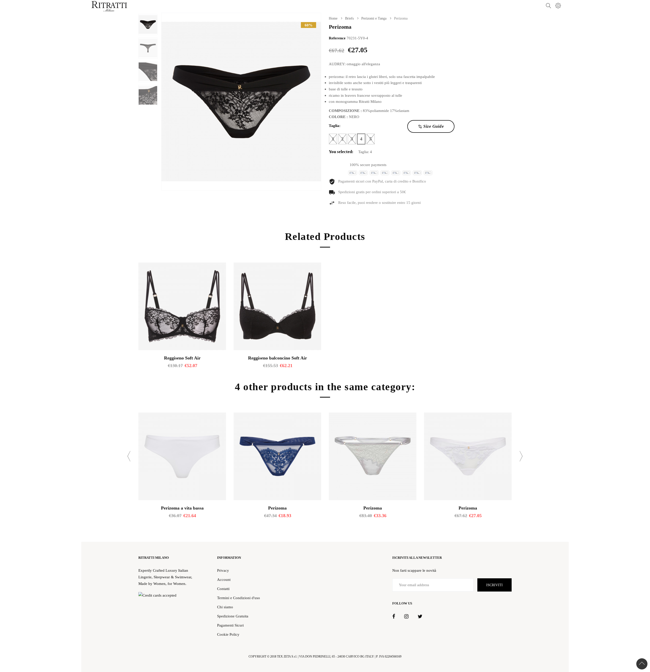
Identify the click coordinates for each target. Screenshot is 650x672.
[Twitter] (420, 616)
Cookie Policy (228, 634)
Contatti (223, 588)
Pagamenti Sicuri (230, 625)
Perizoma (277, 508)
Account (224, 579)
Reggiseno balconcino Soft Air (277, 357)
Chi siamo (225, 607)
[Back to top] (641, 663)
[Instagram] (406, 616)
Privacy (223, 570)
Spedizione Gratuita (232, 616)
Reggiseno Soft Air (182, 357)
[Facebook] (393, 616)
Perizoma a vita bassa (182, 508)
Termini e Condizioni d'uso (238, 598)
